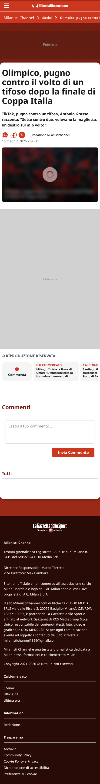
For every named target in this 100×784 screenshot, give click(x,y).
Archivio (10, 749)
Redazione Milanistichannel (51, 135)
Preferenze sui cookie (20, 774)
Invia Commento (73, 452)
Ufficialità (11, 694)
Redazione (12, 724)
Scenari (9, 688)
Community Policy (17, 755)
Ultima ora (12, 700)
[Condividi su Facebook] (13, 135)
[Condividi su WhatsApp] (5, 135)
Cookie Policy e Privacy (21, 761)
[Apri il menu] (6, 5)
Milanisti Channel (19, 17)
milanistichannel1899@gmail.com (30, 640)
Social (47, 17)
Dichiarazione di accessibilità (26, 767)
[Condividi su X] (22, 135)
